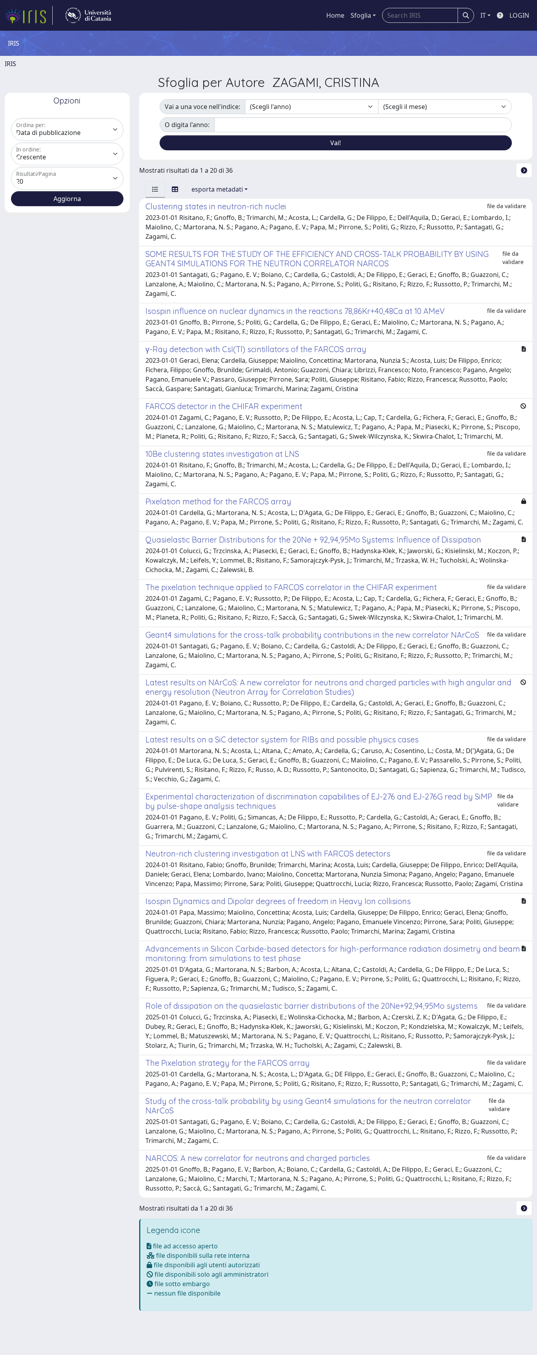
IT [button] (483, 15)
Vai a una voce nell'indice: (202, 106)
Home (335, 15)
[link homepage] (29, 15)
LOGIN (519, 15)
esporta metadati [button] (217, 189)
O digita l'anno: (187, 124)
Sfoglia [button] (361, 15)
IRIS (10, 63)
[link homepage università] (88, 15)
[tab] (155, 189)
